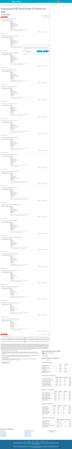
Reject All (39, 51)
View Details (12, 78)
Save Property (46, 65)
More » (42, 387)
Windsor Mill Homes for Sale (28, 435)
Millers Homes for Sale (27, 434)
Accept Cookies (46, 51)
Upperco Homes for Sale (28, 432)
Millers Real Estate (2, 433)
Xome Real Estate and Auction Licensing (17, 442)
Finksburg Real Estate (3, 436)
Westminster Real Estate (3, 435)
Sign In (58, 1)
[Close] (49, 46)
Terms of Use (47, 443)
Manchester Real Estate (3, 432)
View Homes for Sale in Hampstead (6, 361)
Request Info (41, 65)
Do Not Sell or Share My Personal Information (28, 51)
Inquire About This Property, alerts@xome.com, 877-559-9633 (21, 29)
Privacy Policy (51, 443)
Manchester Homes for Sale (28, 433)
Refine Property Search (4, 334)
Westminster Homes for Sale (28, 436)
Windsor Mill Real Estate (3, 434)
